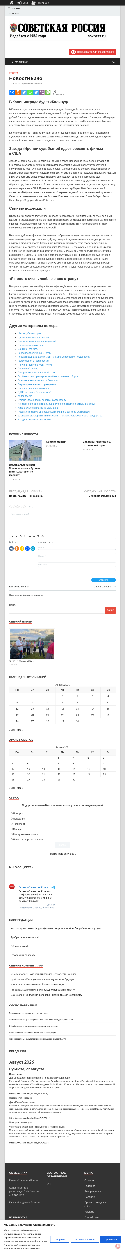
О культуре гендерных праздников (37, 384)
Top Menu (16, 8)
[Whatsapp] (30, 92)
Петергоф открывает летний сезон (37, 372)
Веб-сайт (42, 564)
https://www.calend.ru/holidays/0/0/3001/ (29, 1118)
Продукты (18, 813)
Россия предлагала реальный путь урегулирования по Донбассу (54, 356)
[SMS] (47, 92)
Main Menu (21, 62)
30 (77, 721)
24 (92, 714)
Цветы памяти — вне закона (33, 337)
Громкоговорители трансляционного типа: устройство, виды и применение (41, 1019)
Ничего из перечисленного (28, 839)
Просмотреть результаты (62, 853)
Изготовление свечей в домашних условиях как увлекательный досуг (56, 403)
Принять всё (111, 1239)
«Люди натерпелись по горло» (34, 419)
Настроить (60, 1239)
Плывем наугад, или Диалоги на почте (53, 989)
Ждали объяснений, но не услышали (38, 407)
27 (32, 721)
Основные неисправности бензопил (38, 380)
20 (32, 714)
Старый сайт (91, 1217)
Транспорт (19, 823)
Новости (13, 73)
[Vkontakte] (12, 92)
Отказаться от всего (85, 1239)
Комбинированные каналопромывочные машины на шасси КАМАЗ (37, 1039)
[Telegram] (36, 92)
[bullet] (34, 536)
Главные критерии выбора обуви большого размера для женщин (54, 411)
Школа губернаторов (29, 333)
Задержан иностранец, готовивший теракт (97, 443)
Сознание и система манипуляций (37, 341)
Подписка (89, 1196)
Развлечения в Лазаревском (34, 360)
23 (77, 714)
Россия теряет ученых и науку (34, 352)
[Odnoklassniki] (18, 92)
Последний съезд (27, 368)
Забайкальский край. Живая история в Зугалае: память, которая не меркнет (25, 470)
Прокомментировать (32, 83)
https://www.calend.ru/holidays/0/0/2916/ (29, 1142)
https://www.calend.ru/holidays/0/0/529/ (28, 1093)
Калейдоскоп (25, 395)
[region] (62, 1236)
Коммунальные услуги (25, 834)
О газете (89, 1180)
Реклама (89, 1211)
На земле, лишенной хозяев (33, 388)
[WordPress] (32, 548)
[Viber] (42, 92)
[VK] (11, 548)
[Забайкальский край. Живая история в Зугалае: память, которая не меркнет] (25, 461)
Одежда (17, 829)
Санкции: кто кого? (28, 348)
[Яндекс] (22, 548)
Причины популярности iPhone (35, 364)
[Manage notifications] (117, 1246)
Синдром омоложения (30, 345)
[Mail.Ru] (27, 548)
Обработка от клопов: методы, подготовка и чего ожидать (33, 1026)
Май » (20, 729)
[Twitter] (24, 92)
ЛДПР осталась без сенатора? (34, 392)
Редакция (89, 1185)
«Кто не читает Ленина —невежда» (45, 984)
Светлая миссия (56, 441)
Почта (41, 556)
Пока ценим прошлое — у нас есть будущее (53, 973)
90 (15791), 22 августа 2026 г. (21, 661)
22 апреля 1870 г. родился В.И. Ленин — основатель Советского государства (60, 415)
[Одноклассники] (16, 548)
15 (62, 708)
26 (17, 721)
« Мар (12, 729)
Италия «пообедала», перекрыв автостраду (42, 399)
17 (92, 708)
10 (92, 702)
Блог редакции (92, 1191)
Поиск (12, 604)
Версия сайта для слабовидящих (95, 51)
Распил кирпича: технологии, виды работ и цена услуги (32, 1032)
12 (17, 708)
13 (32, 708)
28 (47, 721)
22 (62, 714)
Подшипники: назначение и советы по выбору (28, 1013)
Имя (41, 547)
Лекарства (19, 818)
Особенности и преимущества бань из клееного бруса (48, 376)
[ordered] (30, 536)
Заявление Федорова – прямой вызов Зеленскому (54, 994)
